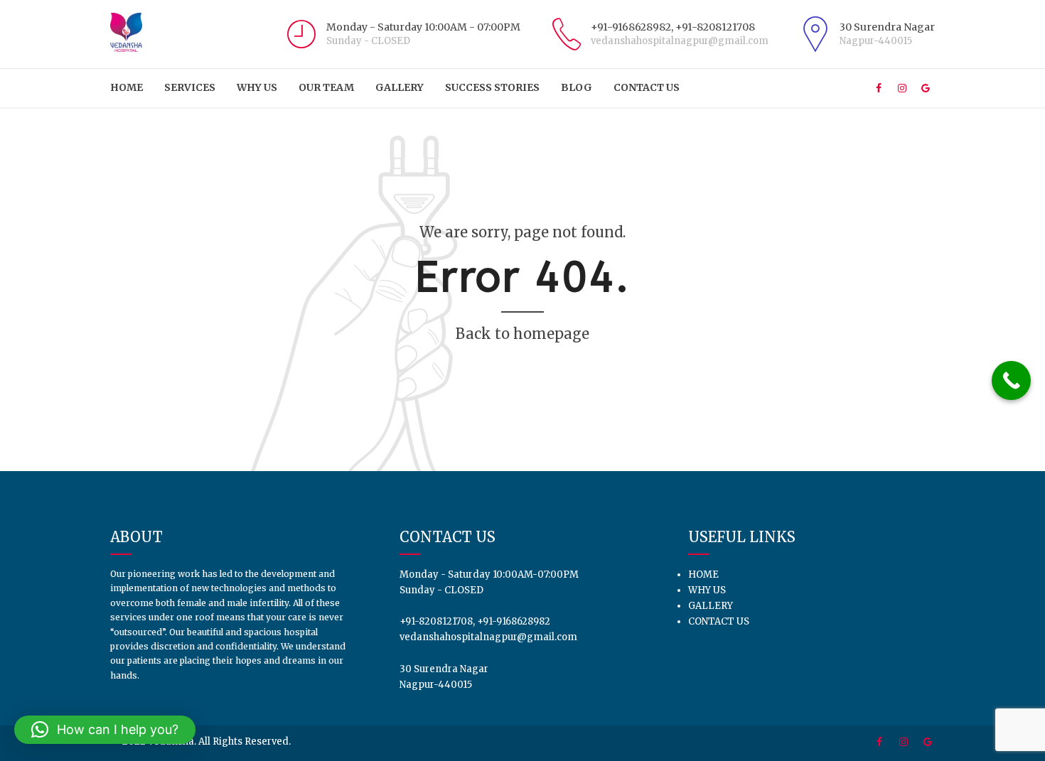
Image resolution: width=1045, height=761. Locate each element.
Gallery (399, 87)
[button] (104, 730)
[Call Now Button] (1011, 380)
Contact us (646, 87)
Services (189, 87)
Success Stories (492, 87)
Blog (576, 87)
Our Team (326, 87)
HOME (126, 87)
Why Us (257, 87)
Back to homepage (522, 333)
